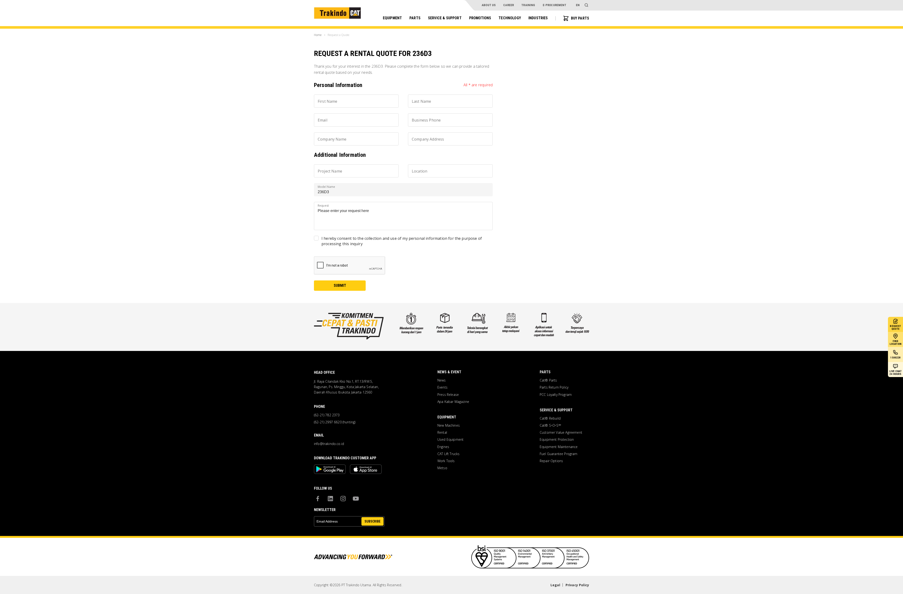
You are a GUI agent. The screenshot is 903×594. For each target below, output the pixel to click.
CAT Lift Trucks (448, 454)
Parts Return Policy (554, 387)
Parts (414, 18)
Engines (443, 447)
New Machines (448, 425)
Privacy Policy (577, 585)
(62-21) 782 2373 (327, 415)
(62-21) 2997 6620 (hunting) (334, 422)
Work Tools (446, 461)
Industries (538, 18)
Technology (510, 18)
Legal (555, 585)
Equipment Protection (557, 439)
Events (442, 387)
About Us (489, 5)
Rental (442, 432)
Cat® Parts (548, 380)
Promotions (480, 18)
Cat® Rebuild (550, 418)
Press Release (448, 395)
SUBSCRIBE (372, 521)
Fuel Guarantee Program (559, 454)
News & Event (449, 372)
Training (528, 5)
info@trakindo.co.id (329, 444)
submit (340, 285)
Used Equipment (450, 439)
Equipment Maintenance (559, 447)
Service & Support (445, 18)
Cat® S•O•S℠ (550, 425)
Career (508, 5)
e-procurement (554, 5)
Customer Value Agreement (561, 432)
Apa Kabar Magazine (453, 402)
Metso (442, 468)
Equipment (392, 18)
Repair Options (551, 461)
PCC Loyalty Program (556, 395)
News (441, 380)
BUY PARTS (580, 18)
